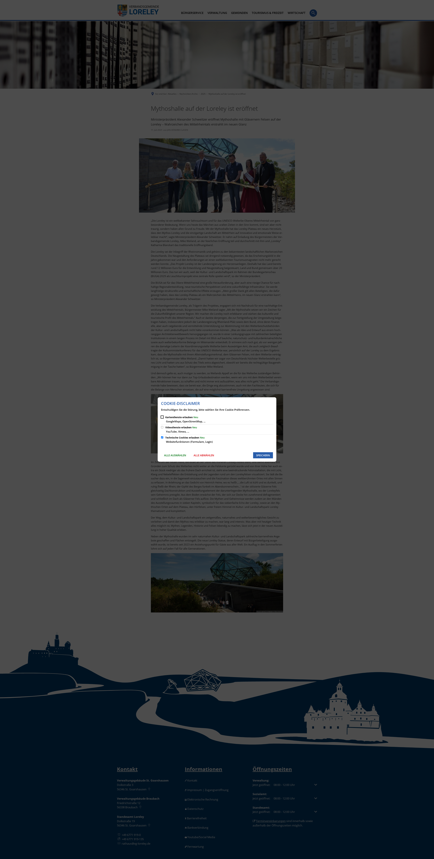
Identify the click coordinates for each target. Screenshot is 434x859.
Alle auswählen (175, 455)
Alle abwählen (204, 455)
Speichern (263, 455)
